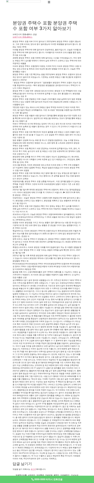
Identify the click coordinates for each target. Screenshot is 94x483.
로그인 (33, 469)
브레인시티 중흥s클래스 (22, 37)
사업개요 (31, 475)
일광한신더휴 (21, 475)
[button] (70, 2)
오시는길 (74, 475)
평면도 (56, 475)
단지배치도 (65, 475)
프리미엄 (49, 475)
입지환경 (40, 475)
